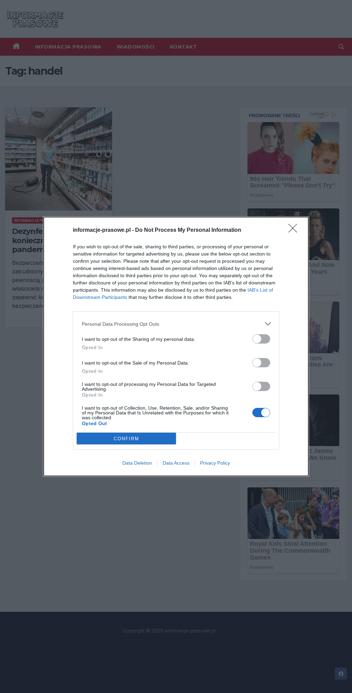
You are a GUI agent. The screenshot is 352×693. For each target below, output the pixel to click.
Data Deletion (137, 463)
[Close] (294, 230)
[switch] (261, 339)
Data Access (176, 463)
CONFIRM (126, 438)
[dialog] (176, 346)
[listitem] (176, 323)
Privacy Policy (215, 463)
